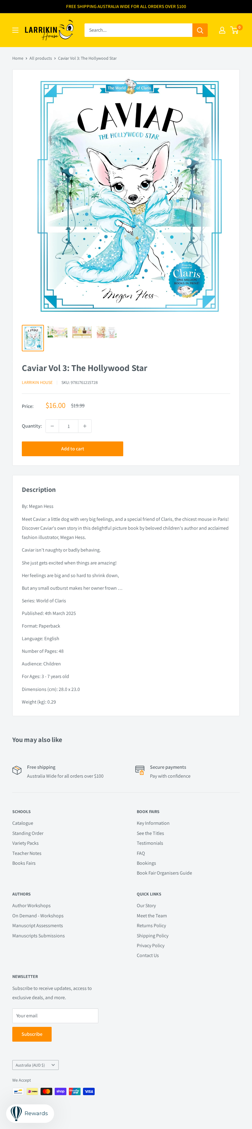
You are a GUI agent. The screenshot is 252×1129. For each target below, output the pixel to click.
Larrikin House (37, 382)
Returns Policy (151, 925)
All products (41, 58)
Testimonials (150, 843)
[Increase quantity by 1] (84, 426)
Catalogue (22, 823)
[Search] (200, 30)
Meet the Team (152, 915)
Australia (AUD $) (30, 1065)
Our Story (146, 905)
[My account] (222, 30)
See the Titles (150, 833)
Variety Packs (25, 843)
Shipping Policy (152, 935)
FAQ (141, 853)
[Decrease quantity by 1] (52, 426)
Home (17, 58)
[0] (234, 30)
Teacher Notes (26, 853)
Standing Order (27, 833)
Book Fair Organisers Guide (164, 873)
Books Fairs (24, 863)
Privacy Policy (150, 945)
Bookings (146, 863)
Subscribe (32, 1034)
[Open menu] (15, 30)
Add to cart (72, 448)
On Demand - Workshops (38, 915)
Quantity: (32, 426)
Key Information (153, 823)
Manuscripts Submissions (38, 935)
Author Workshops (31, 905)
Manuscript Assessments (37, 925)
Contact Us (148, 955)
